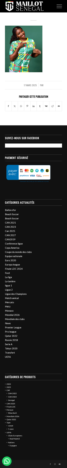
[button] (7, 461)
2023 (9, 384)
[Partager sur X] (15, 106)
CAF (8, 390)
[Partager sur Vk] (46, 106)
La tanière (10, 281)
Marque (10, 410)
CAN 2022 (12, 393)
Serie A (8, 344)
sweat (10, 426)
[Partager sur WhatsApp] (21, 106)
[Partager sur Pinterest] (27, 106)
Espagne (13, 445)
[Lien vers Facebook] (50, 464)
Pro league (10, 331)
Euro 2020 (10, 260)
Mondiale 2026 (13, 416)
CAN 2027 (10, 235)
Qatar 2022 (11, 335)
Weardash (12, 413)
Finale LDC (11, 407)
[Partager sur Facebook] (8, 106)
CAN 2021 (10, 222)
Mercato (9, 302)
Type (8, 422)
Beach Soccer (12, 214)
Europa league (12, 264)
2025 (9, 387)
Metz (7, 306)
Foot (7, 273)
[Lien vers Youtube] (59, 464)
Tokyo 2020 (11, 348)
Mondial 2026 (12, 314)
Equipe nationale (13, 256)
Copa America (12, 247)
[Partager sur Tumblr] (40, 106)
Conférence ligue (14, 243)
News (8, 323)
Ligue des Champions (16, 293)
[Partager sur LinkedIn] (34, 106)
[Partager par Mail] (59, 106)
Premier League (13, 327)
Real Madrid (15, 439)
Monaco (9, 310)
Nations (11, 442)
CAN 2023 (10, 226)
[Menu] (57, 6)
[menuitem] (57, 6)
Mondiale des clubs (15, 319)
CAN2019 (10, 239)
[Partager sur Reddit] (52, 106)
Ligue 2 (9, 289)
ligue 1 (8, 285)
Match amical (12, 298)
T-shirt (11, 429)
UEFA (8, 356)
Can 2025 (10, 231)
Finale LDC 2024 (14, 268)
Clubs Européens (15, 435)
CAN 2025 (11, 403)
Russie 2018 (11, 340)
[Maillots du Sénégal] (27, 6)
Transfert (10, 352)
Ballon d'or (10, 210)
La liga (8, 277)
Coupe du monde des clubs (18, 252)
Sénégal (11, 400)
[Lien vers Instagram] (55, 464)
